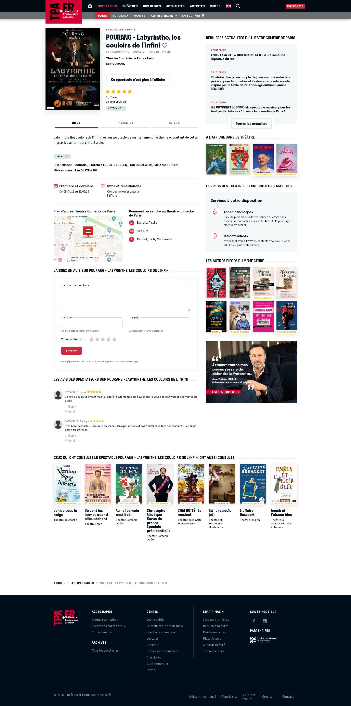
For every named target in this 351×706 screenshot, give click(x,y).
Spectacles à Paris (120, 29)
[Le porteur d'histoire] (286, 282)
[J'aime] (68, 406)
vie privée (126, 361)
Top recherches (213, 651)
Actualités (175, 6)
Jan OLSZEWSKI (140, 165)
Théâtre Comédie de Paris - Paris (130, 58)
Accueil (59, 583)
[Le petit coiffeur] (240, 282)
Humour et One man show (165, 626)
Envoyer (71, 351)
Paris (102, 16)
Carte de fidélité (214, 645)
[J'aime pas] (73, 406)
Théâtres (130, 6)
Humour (153, 51)
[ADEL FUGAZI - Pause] (216, 159)
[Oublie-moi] (263, 316)
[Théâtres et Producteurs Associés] (90, 6)
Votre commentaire (76, 285)
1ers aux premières (216, 619)
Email (135, 317)
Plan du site (229, 696)
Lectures (153, 638)
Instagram (265, 620)
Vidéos (215, 6)
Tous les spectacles (105, 650)
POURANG (117, 64)
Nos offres (152, 6)
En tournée (191, 16)
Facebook (254, 620)
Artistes (197, 6)
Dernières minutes (216, 626)
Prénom (69, 317)
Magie (166, 51)
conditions (96, 361)
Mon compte (295, 6)
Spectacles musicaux (161, 632)
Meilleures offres (214, 632)
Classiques (154, 657)
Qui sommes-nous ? (202, 696)
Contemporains (117, 51)
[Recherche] (238, 6)
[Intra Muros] (216, 282)
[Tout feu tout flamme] (240, 159)
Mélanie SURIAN (166, 165)
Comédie (138, 51)
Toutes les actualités (251, 123)
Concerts (153, 645)
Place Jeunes (212, 638)
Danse (151, 670)
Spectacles (107, 6)
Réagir (69, 411)
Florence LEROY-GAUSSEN (108, 165)
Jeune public (155, 619)
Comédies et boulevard (162, 651)
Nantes (139, 16)
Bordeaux (120, 16)
